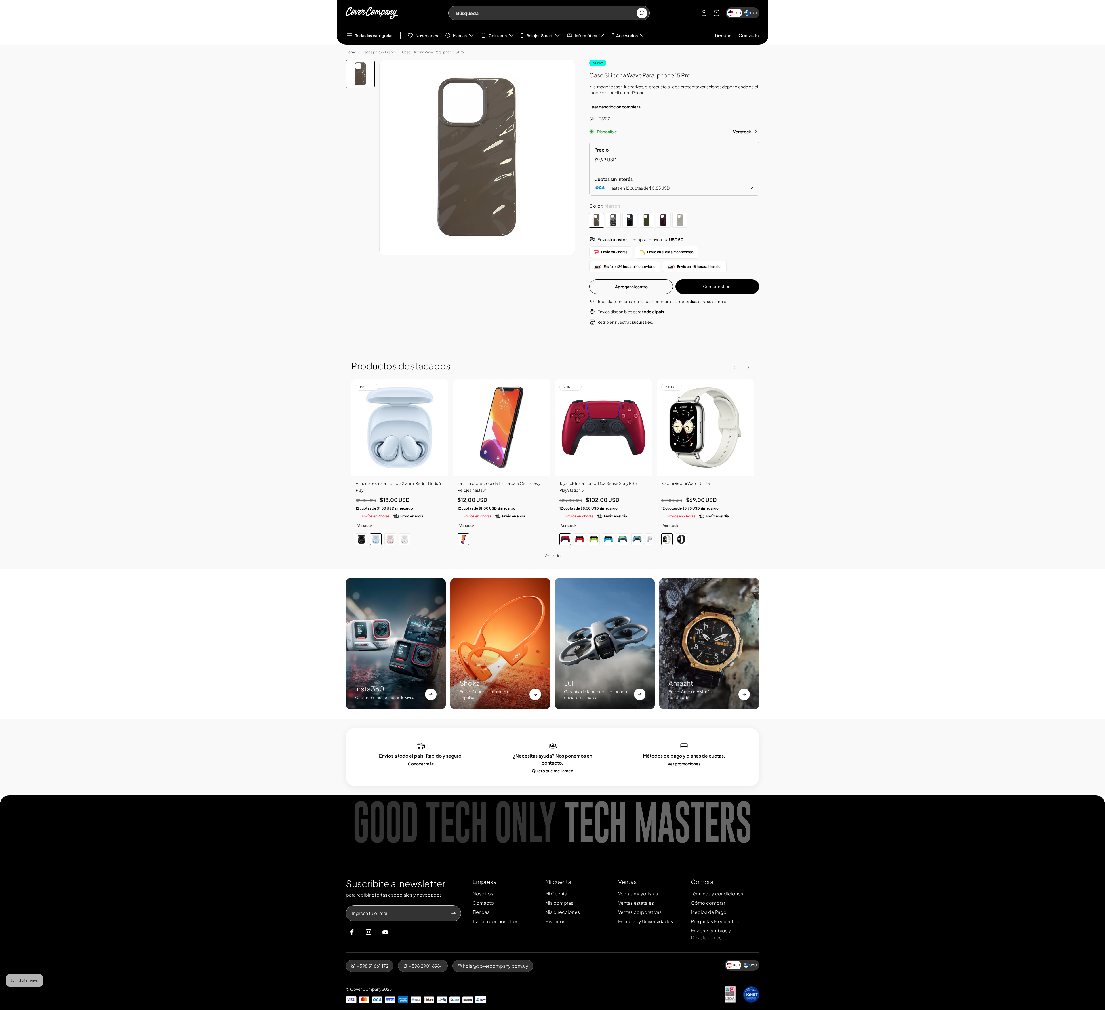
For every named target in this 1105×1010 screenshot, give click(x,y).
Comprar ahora (717, 286)
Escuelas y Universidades (645, 921)
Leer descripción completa (615, 106)
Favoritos (555, 921)
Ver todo (552, 555)
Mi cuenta (558, 881)
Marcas (460, 35)
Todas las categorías (374, 35)
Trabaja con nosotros (495, 921)
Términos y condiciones (717, 894)
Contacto (748, 35)
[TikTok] (396, 932)
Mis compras (559, 903)
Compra (702, 881)
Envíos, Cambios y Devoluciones (711, 933)
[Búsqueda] (642, 13)
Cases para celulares (379, 52)
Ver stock (742, 131)
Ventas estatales (636, 903)
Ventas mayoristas (638, 894)
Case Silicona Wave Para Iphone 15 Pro (433, 52)
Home (351, 52)
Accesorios (627, 35)
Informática (586, 35)
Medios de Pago (709, 912)
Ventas (627, 881)
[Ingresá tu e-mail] (453, 913)
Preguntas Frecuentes (715, 921)
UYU (753, 13)
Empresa (484, 881)
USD (737, 13)
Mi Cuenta (556, 894)
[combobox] (546, 13)
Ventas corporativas (640, 912)
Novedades (427, 35)
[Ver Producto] (501, 427)
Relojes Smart (539, 35)
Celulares (498, 35)
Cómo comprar (708, 903)
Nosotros (483, 894)
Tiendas (722, 35)
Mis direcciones (562, 912)
